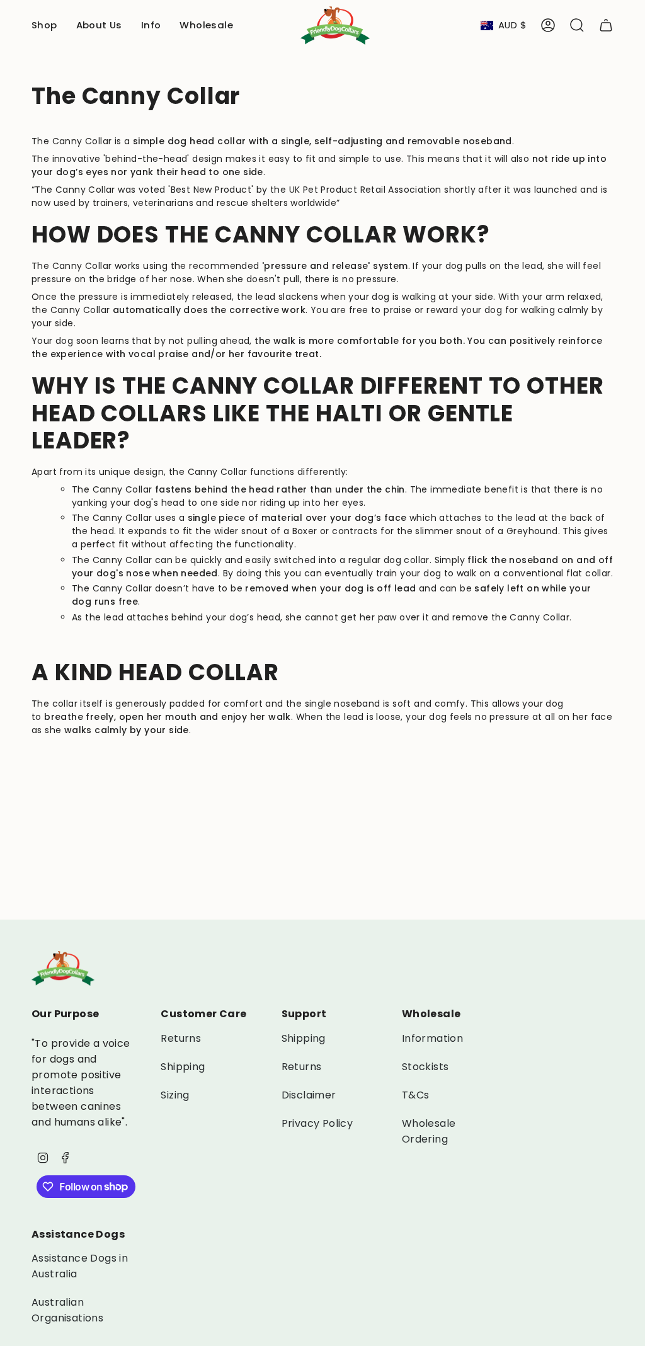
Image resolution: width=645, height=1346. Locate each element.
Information (432, 1038)
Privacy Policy (317, 1123)
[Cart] (605, 25)
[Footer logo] (62, 968)
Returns (181, 1038)
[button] (44, 25)
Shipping (183, 1066)
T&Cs (416, 1095)
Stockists (425, 1066)
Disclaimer (309, 1095)
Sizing (175, 1095)
